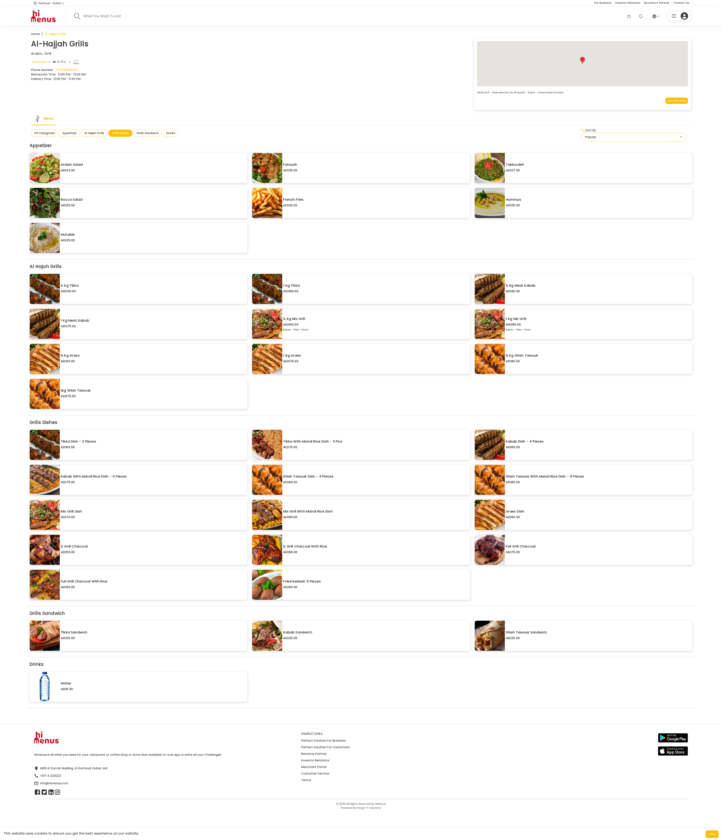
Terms (306, 780)
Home (35, 34)
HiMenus (380, 804)
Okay (712, 834)
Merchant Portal (313, 767)
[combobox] (633, 137)
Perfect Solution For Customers (325, 747)
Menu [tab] (49, 118)
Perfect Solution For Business (323, 740)
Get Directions (676, 101)
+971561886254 (66, 70)
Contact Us (681, 3)
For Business (602, 3)
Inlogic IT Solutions (368, 808)
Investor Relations (628, 3)
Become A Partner (656, 3)
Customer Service (315, 773)
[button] (582, 60)
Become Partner (314, 753)
